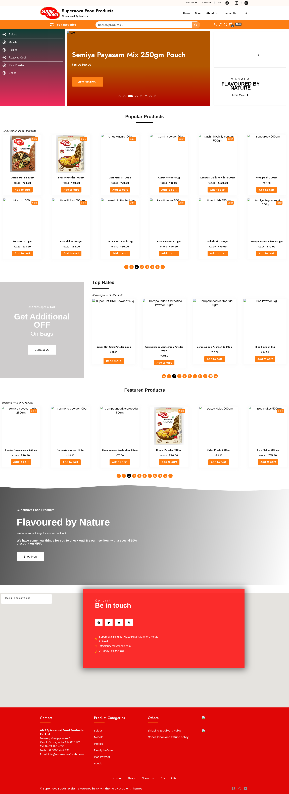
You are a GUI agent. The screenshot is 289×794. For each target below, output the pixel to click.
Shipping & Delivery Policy (164, 731)
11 (160, 475)
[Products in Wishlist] (220, 24)
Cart (219, 2)
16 (200, 376)
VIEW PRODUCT (89, 82)
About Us (211, 13)
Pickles (98, 744)
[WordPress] (129, 622)
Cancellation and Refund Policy (168, 737)
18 (211, 376)
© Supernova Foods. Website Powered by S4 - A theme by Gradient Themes (91, 788)
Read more (113, 361)
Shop (198, 13)
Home (186, 13)
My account (191, 2)
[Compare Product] (225, 24)
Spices (98, 731)
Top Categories (65, 24)
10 (155, 475)
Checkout (206, 2)
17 (205, 376)
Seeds (98, 763)
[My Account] (215, 24)
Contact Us (229, 13)
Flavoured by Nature (63, 522)
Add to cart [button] (22, 189)
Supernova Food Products (87, 11)
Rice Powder (102, 757)
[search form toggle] (246, 13)
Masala (98, 737)
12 (165, 475)
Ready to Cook (103, 750)
